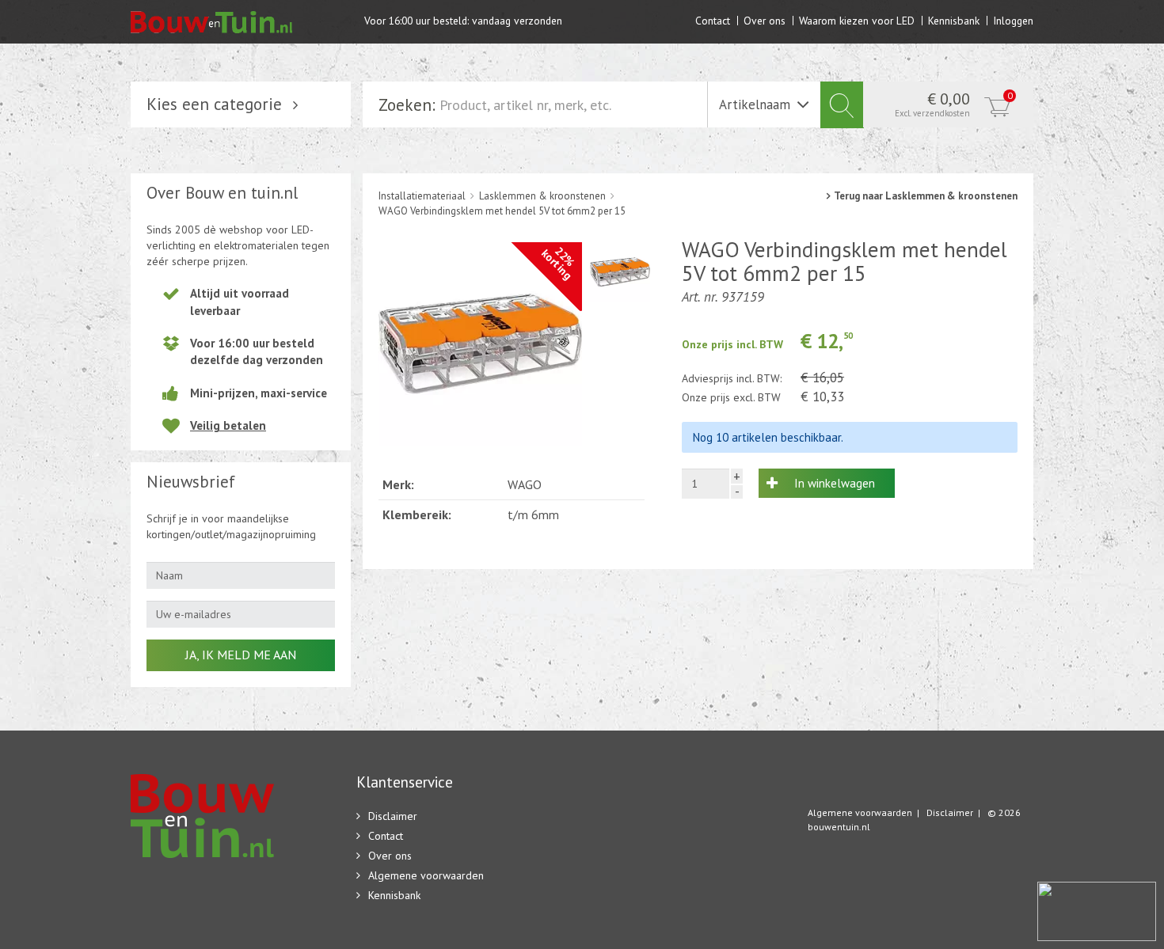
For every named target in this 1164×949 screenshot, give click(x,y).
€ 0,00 (954, 104)
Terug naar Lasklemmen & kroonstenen (926, 196)
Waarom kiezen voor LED (857, 20)
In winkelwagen (834, 483)
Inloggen (1013, 20)
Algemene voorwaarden (426, 875)
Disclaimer (392, 816)
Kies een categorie (214, 104)
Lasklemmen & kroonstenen (542, 196)
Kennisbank (954, 20)
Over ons (765, 20)
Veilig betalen (228, 425)
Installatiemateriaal (422, 196)
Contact (712, 20)
